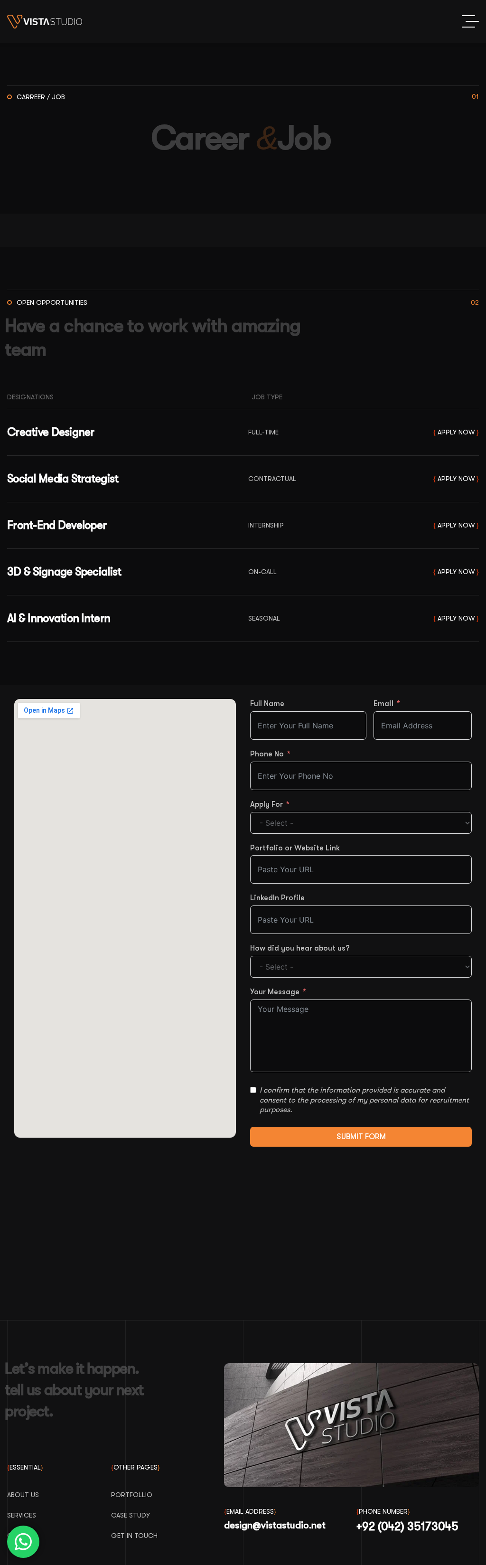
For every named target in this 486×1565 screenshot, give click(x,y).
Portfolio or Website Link (295, 848)
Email (383, 703)
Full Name (267, 703)
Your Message (274, 992)
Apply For (266, 804)
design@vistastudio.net (275, 1525)
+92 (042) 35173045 (407, 1526)
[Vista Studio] (44, 21)
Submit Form (361, 1136)
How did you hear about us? (300, 948)
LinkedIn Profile (277, 898)
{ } (456, 432)
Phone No (267, 754)
